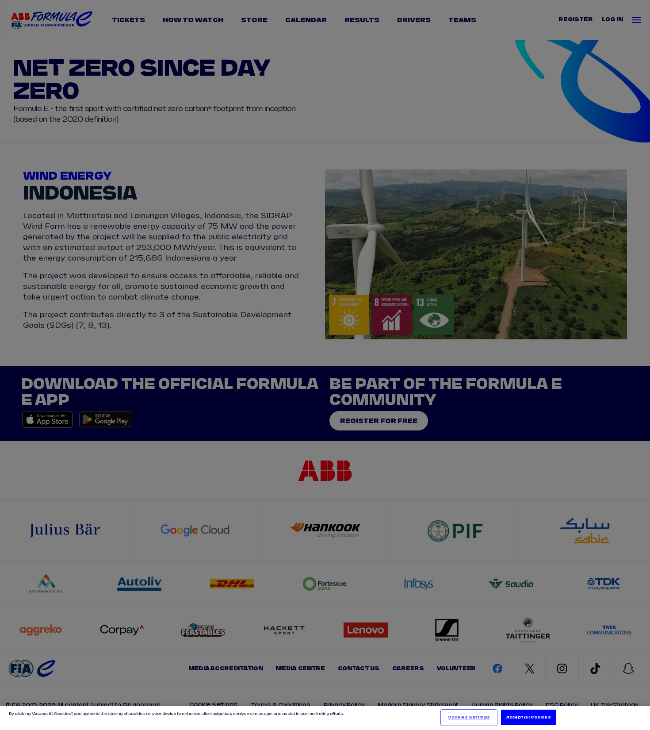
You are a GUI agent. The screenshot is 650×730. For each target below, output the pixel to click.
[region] (325, 718)
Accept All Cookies (528, 717)
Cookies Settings (469, 717)
